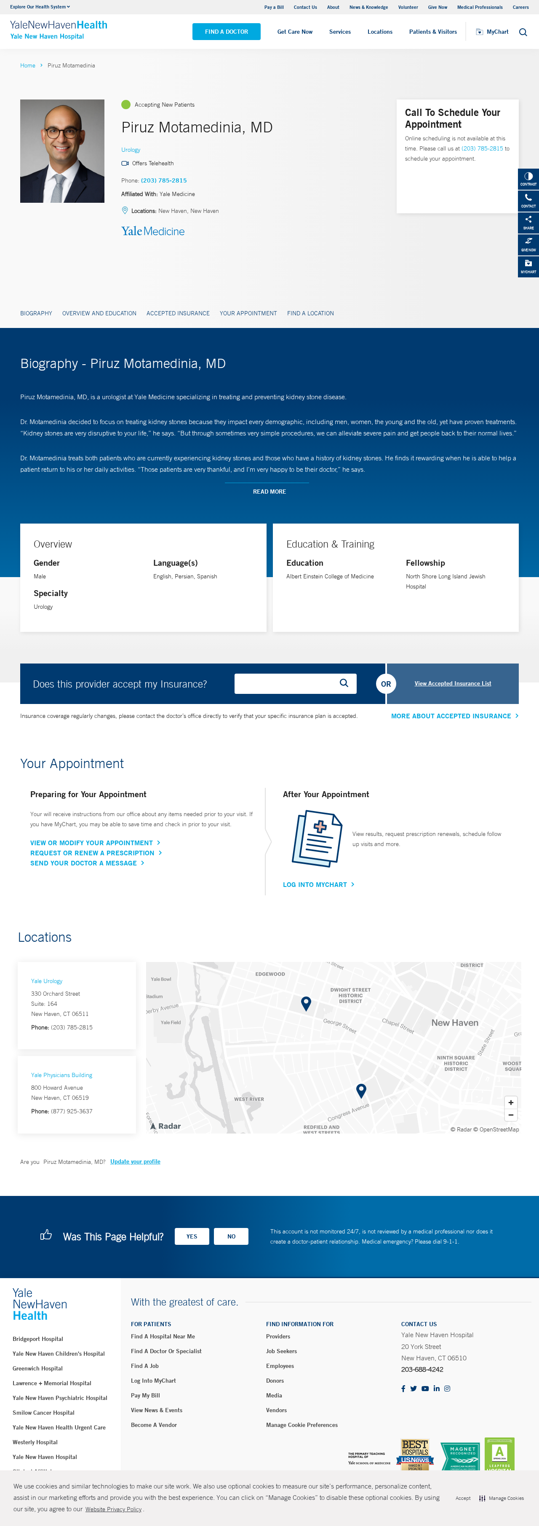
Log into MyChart (153, 1380)
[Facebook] (403, 1389)
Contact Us (305, 7)
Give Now (437, 7)
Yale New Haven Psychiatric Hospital (60, 1398)
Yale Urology (46, 981)
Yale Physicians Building (61, 1075)
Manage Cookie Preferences (302, 1425)
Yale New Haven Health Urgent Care (59, 1427)
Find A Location (310, 313)
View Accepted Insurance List (453, 683)
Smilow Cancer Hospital (44, 1412)
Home (27, 65)
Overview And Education (99, 313)
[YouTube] (425, 1389)
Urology (130, 149)
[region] (333, 1048)
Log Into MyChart (315, 884)
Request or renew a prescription (92, 852)
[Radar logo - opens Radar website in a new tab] (165, 1126)
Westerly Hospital (35, 1442)
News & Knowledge (369, 7)
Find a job (145, 1366)
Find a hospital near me (163, 1336)
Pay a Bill (274, 7)
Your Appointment (248, 313)
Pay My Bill (145, 1395)
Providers (278, 1336)
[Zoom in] (511, 1102)
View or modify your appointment (91, 842)
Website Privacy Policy (113, 1509)
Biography (36, 313)
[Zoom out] (511, 1115)
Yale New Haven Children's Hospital (59, 1353)
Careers (521, 7)
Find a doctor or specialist (166, 1351)
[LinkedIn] (437, 1389)
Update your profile (135, 1161)
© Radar (461, 1129)
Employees (280, 1366)
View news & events (156, 1410)
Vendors (276, 1410)
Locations (380, 31)
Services (340, 31)
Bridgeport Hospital (38, 1339)
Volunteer (408, 7)
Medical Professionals (480, 7)
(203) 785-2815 (164, 180)
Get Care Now (295, 31)
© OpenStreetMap (496, 1129)
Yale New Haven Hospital (45, 1457)
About (333, 7)
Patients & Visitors (433, 31)
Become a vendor (154, 1425)
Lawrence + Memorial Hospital (52, 1383)
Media (274, 1395)
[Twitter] (413, 1389)
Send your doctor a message (83, 863)
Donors (275, 1380)
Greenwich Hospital (38, 1368)
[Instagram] (447, 1389)
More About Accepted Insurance (451, 715)
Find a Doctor (226, 31)
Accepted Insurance (178, 313)
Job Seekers (281, 1351)
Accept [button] (463, 1498)
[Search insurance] (347, 684)
